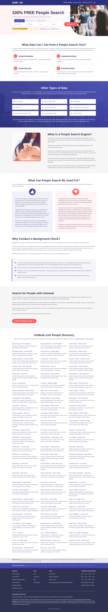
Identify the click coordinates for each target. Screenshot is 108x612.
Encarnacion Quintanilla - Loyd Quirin (80, 473)
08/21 (82, 576)
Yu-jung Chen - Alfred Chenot (49, 359)
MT (67, 559)
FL (36, 559)
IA (46, 559)
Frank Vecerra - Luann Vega (49, 514)
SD (22, 561)
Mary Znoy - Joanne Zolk (48, 548)
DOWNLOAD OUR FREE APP (19, 594)
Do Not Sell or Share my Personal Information (60, 582)
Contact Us (36, 576)
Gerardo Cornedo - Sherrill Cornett (79, 359)
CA (28, 559)
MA (57, 559)
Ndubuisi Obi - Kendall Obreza (21, 454)
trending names (80, 338)
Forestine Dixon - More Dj (48, 366)
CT (32, 559)
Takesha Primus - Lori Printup (77, 463)
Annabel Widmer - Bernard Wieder (51, 523)
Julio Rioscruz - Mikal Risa (48, 482)
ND (84, 559)
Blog (35, 579)
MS (63, 559)
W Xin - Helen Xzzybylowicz (49, 532)
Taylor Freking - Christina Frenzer (79, 383)
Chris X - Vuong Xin (18, 532)
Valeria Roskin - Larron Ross (77, 482)
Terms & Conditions (54, 576)
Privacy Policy (52, 579)
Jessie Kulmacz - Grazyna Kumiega (79, 420)
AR (26, 559)
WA (34, 561)
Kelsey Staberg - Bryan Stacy (77, 490)
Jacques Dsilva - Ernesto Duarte (78, 366)
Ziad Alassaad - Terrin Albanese (21, 343)
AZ (24, 559)
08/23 (90, 573)
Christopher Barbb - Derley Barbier (22, 351)
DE (34, 559)
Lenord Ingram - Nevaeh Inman (50, 405)
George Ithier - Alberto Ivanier (77, 405)
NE (69, 559)
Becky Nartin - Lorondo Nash (20, 447)
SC (20, 561)
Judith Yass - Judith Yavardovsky (78, 532)
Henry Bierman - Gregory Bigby (50, 351)
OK (88, 559)
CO (30, 559)
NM (77, 559)
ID (41, 559)
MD (55, 559)
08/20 (86, 576)
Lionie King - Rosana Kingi (48, 420)
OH (86, 559)
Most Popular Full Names (87, 582)
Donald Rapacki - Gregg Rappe (21, 482)
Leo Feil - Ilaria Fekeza (19, 383)
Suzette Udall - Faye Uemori (20, 506)
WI (38, 561)
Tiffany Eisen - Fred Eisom (20, 374)
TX (26, 561)
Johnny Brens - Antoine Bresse (78, 351)
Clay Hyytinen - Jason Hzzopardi (78, 398)
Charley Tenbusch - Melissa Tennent (22, 499)
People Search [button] (67, 2)
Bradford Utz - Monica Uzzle (77, 506)
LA (51, 559)
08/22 (93, 573)
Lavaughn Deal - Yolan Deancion (21, 366)
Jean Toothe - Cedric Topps (49, 499)
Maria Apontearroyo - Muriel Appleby (51, 343)
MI (59, 559)
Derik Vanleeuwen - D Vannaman (22, 514)
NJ (75, 559)
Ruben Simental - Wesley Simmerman (52, 490)
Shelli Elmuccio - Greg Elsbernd (50, 374)
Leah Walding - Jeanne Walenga (21, 523)
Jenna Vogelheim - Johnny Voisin (78, 514)
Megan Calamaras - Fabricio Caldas (22, 359)
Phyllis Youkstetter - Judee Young (50, 540)
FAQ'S (35, 573)
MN (61, 559)
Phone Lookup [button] (77, 2)
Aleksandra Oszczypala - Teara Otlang (80, 454)
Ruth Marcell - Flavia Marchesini (21, 437)
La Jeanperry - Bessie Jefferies (50, 413)
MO (65, 559)
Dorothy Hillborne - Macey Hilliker (50, 398)
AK (22, 559)
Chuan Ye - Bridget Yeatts (19, 540)
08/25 (82, 573)
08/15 (90, 579)
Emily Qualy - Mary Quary (19, 473)
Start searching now (23, 321)
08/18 (93, 576)
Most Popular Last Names (87, 585)
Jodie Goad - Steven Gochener (50, 390)
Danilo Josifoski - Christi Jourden (78, 413)
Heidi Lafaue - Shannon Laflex (21, 430)
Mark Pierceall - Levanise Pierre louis (51, 463)
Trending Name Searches (88, 571)
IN (44, 559)
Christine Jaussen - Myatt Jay (20, 413)
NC (82, 559)
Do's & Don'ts (52, 573)
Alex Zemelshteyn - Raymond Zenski (23, 548)
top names (89, 338)
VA (32, 561)
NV (71, 559)
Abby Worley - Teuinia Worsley (78, 523)
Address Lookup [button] (87, 2)
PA (91, 559)
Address (41, 20)
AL (20, 559)
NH (73, 559)
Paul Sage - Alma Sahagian (20, 490)
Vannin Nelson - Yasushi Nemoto (50, 447)
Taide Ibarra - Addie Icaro (19, 405)
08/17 (82, 579)
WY (40, 561)
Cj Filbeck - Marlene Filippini (49, 383)
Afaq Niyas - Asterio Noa (76, 447)
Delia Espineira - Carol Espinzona (79, 374)
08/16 (86, 579)
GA (38, 559)
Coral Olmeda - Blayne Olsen (49, 454)
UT (28, 561)
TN (24, 561)
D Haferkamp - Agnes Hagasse (21, 398)
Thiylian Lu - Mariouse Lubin (77, 430)
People (19, 20)
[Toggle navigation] (94, 2)
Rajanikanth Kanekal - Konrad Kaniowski (24, 420)
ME (53, 559)
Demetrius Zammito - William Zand (79, 540)
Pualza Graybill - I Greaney (77, 390)
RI (93, 559)
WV (36, 561)
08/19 (90, 576)
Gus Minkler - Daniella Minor (77, 437)
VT (30, 561)
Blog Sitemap (37, 582)
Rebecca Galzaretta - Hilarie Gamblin (23, 390)
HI (39, 559)
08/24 (86, 573)
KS (47, 559)
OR (90, 559)
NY (79, 559)
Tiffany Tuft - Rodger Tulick (77, 499)
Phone (30, 20)
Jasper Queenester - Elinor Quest (50, 473)
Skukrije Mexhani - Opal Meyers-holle (52, 437)
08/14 (93, 579)
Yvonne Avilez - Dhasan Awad (77, 343)
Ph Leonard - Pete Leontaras (49, 430)
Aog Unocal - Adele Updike (48, 506)
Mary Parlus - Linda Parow (20, 463)
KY (49, 559)
